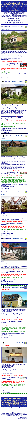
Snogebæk (24, 15)
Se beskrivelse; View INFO (14, 117)
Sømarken (7, 16)
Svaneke (17, 15)
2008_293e (3, 65)
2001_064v (3, 272)
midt (11, 415)
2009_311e (3, 118)
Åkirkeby (8, 415)
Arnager (15, 16)
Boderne (12, 16)
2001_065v (3, 224)
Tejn (9, 15)
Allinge (6, 15)
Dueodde (3, 16)
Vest (26, 16)
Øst (21, 16)
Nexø (21, 413)
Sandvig (2, 15)
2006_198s (3, 173)
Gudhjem (13, 15)
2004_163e (3, 322)
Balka (20, 15)
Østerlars (25, 414)
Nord (19, 16)
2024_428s (3, 378)
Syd (23, 16)
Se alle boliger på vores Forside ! (14, 18)
